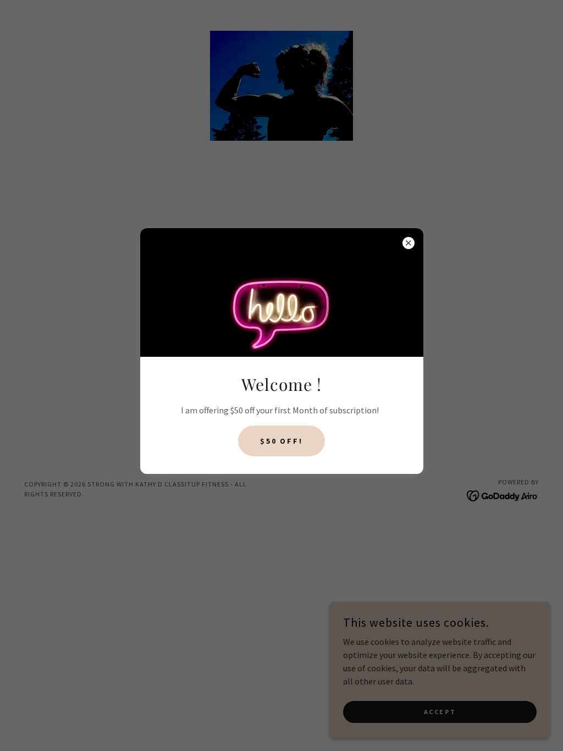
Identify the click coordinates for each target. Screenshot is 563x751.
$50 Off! (281, 441)
